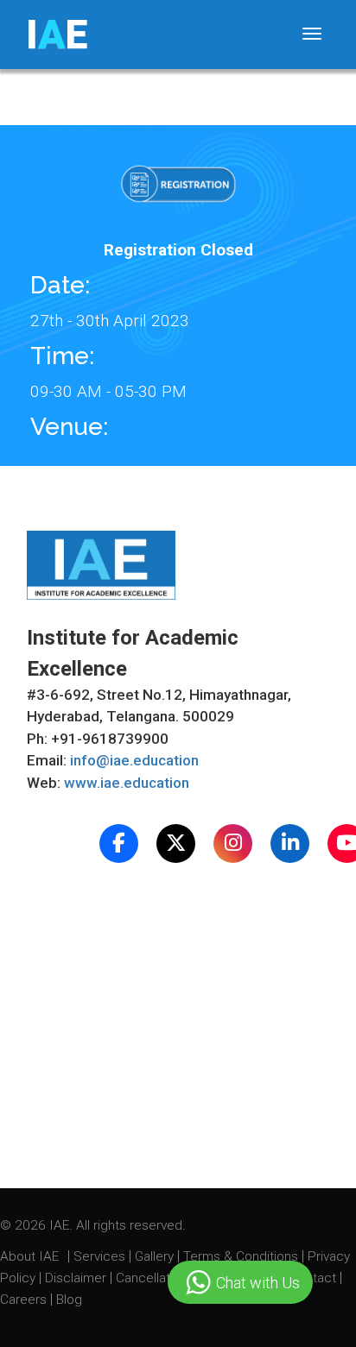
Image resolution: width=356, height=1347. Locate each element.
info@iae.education (134, 760)
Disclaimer (75, 1278)
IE (56, 34)
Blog (69, 1299)
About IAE (31, 1256)
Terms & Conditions (242, 1256)
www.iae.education (126, 782)
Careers (25, 1299)
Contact (314, 1278)
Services (101, 1256)
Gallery (156, 1256)
